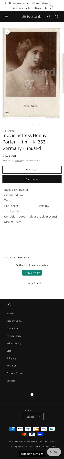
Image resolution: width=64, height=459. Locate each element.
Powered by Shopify (33, 441)
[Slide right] (39, 124)
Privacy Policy (14, 335)
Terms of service (33, 446)
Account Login (14, 320)
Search (10, 313)
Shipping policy (49, 446)
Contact (11, 380)
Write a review (32, 272)
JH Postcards (19, 441)
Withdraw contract (32, 454)
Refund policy (51, 441)
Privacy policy (17, 446)
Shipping (18, 160)
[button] (6, 16)
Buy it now (32, 179)
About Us (11, 365)
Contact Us (12, 328)
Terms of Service (15, 373)
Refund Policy (14, 343)
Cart (9, 350)
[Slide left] (24, 124)
